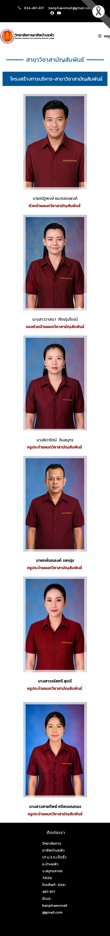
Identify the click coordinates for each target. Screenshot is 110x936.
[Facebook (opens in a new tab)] (52, 13)
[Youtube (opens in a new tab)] (58, 13)
